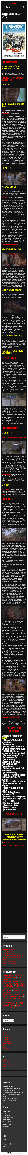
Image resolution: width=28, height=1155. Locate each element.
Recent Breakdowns (8, 1039)
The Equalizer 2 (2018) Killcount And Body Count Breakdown (14, 986)
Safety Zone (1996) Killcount (10, 961)
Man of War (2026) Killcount (10, 963)
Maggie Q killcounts (8, 950)
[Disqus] (14, 871)
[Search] (23, 7)
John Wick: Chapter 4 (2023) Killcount (12, 1006)
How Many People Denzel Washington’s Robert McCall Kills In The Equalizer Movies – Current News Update (14, 983)
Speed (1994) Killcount (7, 844)
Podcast (5, 1035)
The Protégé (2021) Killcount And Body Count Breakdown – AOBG (12, 976)
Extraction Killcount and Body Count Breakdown (12, 999)
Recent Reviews (6, 842)
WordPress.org (6, 1066)
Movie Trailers (6, 1033)
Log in (4, 1060)
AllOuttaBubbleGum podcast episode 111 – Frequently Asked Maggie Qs (13, 953)
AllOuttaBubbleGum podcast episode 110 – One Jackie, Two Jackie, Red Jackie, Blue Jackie (13, 957)
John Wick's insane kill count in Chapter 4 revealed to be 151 (13, 990)
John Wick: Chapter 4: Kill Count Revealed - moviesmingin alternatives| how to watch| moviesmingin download (13, 1004)
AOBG (14, 3)
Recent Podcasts (7, 1044)
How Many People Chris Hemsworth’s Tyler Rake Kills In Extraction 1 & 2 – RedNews (13, 995)
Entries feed (6, 1062)
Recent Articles (7, 1037)
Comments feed (7, 1064)
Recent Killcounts (7, 1041)
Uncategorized (6, 1048)
